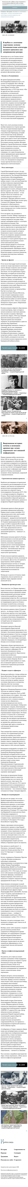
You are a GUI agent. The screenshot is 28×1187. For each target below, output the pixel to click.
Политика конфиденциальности (9, 1170)
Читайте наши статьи (13, 348)
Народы (3, 1153)
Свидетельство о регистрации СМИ (10, 1167)
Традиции (4, 1156)
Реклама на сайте (7, 1160)
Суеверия (17, 1153)
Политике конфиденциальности (16, 4)
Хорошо (14, 7)
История (4, 1149)
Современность (19, 1149)
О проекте (17, 1160)
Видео (16, 1156)
